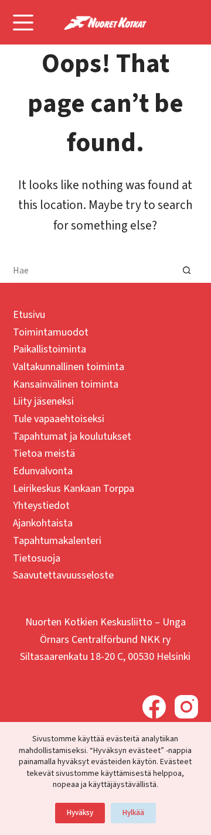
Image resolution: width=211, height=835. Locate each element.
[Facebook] (154, 706)
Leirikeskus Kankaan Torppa (73, 488)
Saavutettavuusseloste (63, 575)
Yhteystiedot (41, 505)
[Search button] (186, 270)
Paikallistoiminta (49, 349)
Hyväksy (80, 812)
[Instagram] (186, 706)
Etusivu (29, 314)
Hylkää (133, 812)
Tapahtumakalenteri (57, 540)
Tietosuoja (36, 558)
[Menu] (23, 22)
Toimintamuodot (51, 332)
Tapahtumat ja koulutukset (72, 436)
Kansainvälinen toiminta (65, 384)
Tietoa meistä (44, 453)
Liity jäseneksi (43, 401)
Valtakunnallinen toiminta (68, 367)
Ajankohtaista (43, 523)
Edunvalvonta (43, 471)
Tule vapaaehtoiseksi (58, 419)
